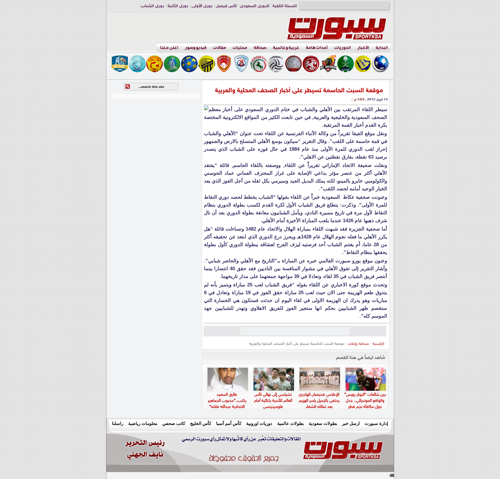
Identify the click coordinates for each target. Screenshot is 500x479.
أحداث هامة (317, 47)
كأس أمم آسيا (228, 423)
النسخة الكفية (285, 6)
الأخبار (363, 47)
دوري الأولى (202, 6)
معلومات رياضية (142, 423)
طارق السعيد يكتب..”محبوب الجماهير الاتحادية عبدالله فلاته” (227, 400)
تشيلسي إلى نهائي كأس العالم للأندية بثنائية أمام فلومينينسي (273, 400)
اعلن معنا (169, 47)
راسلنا (117, 423)
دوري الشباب (152, 6)
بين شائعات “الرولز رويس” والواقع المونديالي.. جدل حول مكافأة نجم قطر (365, 400)
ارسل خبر (351, 423)
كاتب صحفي (173, 423)
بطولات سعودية (323, 423)
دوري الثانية (178, 6)
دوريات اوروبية (259, 423)
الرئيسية (378, 344)
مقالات (219, 47)
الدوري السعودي (254, 6)
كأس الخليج (200, 423)
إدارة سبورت (376, 423)
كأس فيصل (226, 6)
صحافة (260, 47)
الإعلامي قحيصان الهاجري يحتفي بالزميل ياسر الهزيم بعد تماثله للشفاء (319, 400)
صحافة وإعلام (358, 344)
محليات (240, 47)
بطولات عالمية (290, 423)
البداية (382, 47)
